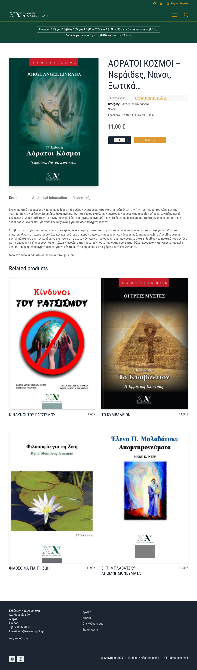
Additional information (49, 197)
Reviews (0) (81, 197)
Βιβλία (87, 618)
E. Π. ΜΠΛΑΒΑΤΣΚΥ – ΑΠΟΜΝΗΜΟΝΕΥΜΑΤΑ (121, 571)
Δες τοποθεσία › (19, 638)
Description (17, 197)
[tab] (17, 198)
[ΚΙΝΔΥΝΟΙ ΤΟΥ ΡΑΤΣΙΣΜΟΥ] (52, 343)
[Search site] (186, 15)
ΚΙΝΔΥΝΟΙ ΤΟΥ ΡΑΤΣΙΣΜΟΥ (32, 414)
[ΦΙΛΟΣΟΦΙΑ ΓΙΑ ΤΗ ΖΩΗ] (52, 497)
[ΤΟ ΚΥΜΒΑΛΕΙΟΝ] (144, 343)
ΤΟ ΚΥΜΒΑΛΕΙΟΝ (116, 414)
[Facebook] (154, 3)
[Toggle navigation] (174, 15)
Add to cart (150, 140)
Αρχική (87, 612)
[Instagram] (161, 3)
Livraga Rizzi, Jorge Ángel (151, 98)
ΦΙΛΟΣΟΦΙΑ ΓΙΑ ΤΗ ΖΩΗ (29, 568)
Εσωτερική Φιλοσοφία (135, 104)
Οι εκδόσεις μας (93, 623)
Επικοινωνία (90, 629)
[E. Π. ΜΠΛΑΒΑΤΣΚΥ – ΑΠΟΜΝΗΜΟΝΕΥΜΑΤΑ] (144, 497)
